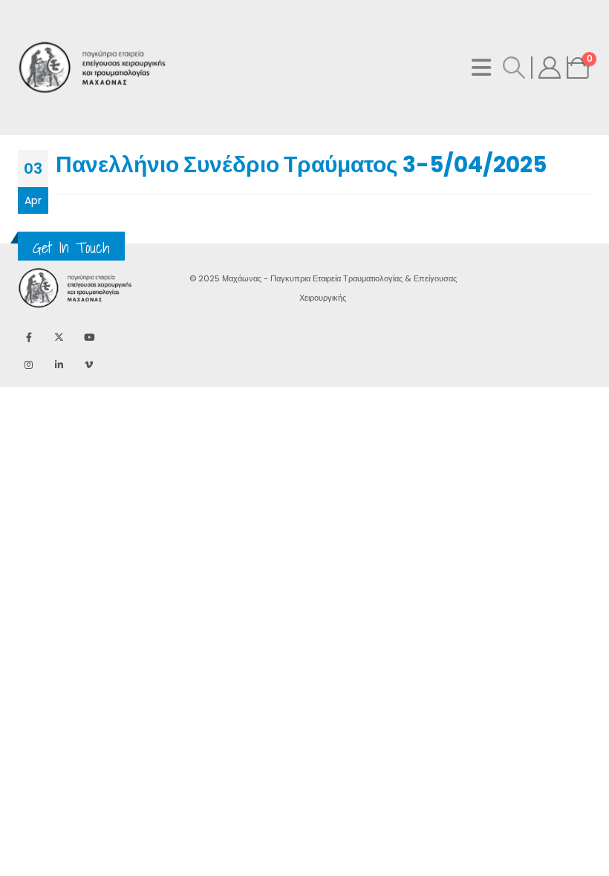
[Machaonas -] (55, 68)
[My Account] (549, 67)
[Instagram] (28, 364)
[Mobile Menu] (481, 67)
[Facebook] (28, 337)
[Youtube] (89, 337)
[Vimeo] (89, 364)
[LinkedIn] (59, 364)
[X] (59, 337)
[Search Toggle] (514, 67)
